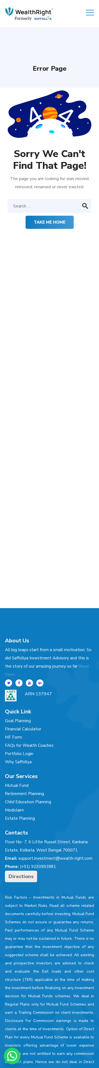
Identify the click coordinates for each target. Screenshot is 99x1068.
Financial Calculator (23, 729)
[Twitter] (8, 683)
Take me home (49, 222)
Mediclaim (14, 810)
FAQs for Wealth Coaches (29, 745)
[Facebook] (19, 683)
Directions (21, 876)
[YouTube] (29, 683)
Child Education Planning (28, 802)
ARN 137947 (38, 694)
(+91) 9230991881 (38, 866)
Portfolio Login (19, 753)
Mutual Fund (17, 785)
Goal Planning (18, 721)
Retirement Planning (24, 793)
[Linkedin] (39, 683)
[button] (12, 1056)
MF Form (13, 737)
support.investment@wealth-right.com (55, 858)
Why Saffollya (18, 762)
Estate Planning (20, 818)
